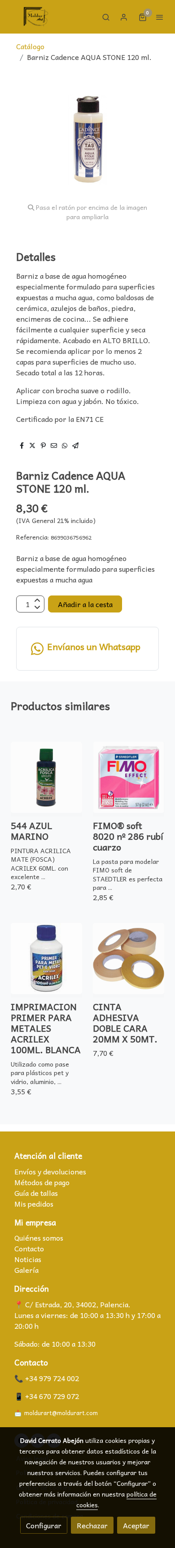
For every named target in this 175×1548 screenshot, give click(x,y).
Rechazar (92, 1525)
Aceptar (136, 1525)
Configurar (43, 1525)
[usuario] (124, 17)
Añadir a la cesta (85, 604)
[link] (36, 16)
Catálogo (30, 46)
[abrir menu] (160, 17)
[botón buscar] (106, 17)
